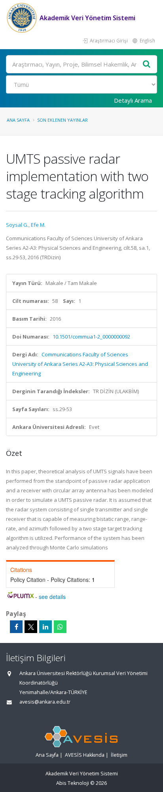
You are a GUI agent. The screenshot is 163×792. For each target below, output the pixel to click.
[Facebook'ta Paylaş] (16, 626)
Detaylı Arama (133, 100)
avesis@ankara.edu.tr (44, 701)
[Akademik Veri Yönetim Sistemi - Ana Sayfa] (23, 18)
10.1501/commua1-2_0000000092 (91, 336)
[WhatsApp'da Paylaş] (60, 626)
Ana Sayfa (18, 120)
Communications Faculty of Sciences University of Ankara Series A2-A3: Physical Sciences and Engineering (80, 364)
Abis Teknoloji (72, 783)
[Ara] (146, 64)
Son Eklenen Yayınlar (62, 120)
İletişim (119, 755)
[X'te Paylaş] (31, 626)
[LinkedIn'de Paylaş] (45, 626)
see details (52, 597)
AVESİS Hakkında (84, 755)
